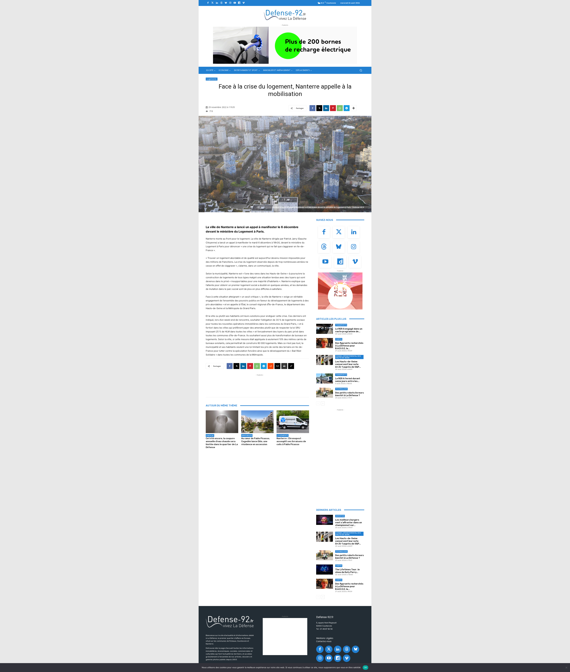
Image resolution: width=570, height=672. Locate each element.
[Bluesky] (226, 3)
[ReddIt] (271, 366)
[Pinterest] (333, 108)
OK (365, 667)
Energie (210, 435)
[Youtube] (234, 3)
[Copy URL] (291, 366)
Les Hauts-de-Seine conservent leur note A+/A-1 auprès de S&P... (348, 364)
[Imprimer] (284, 366)
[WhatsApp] (340, 108)
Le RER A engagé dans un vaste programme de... (348, 330)
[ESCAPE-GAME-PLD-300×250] (340, 291)
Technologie (341, 389)
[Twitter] (212, 3)
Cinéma (339, 339)
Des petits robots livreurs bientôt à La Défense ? (349, 394)
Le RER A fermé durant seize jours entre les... (347, 379)
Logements (212, 79)
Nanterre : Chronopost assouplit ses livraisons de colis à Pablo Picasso (291, 441)
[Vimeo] (243, 3)
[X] (319, 108)
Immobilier (247, 435)
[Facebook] (208, 3)
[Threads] (221, 3)
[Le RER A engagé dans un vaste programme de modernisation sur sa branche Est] (324, 329)
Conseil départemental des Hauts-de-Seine (348, 357)
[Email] (277, 366)
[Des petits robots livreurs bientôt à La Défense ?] (324, 393)
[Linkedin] (217, 3)
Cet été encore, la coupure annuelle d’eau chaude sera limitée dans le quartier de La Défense (222, 443)
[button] (360, 70)
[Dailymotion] (239, 3)
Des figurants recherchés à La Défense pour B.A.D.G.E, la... (349, 346)
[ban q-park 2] (285, 45)
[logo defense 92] (285, 15)
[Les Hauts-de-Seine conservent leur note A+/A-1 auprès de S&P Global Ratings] (324, 360)
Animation (340, 516)
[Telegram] (347, 108)
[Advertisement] (260, 383)
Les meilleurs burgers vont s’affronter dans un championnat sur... (348, 522)
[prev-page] (318, 403)
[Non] (566, 667)
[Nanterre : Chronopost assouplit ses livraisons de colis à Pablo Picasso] (293, 421)
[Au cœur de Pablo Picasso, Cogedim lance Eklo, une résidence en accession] (257, 421)
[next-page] (323, 403)
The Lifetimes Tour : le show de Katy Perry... (347, 571)
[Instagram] (230, 3)
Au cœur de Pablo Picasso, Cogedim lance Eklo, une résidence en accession (255, 441)
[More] (353, 108)
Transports (341, 325)
